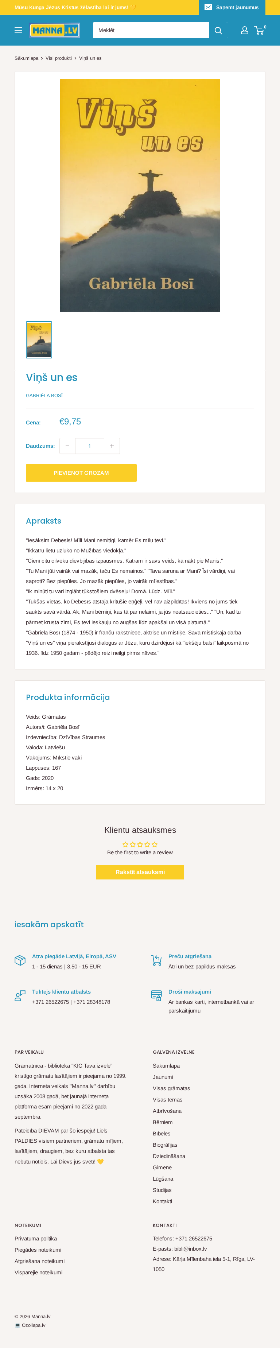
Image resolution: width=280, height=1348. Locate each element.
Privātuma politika (36, 1238)
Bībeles (162, 1133)
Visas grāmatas (171, 1088)
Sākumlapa (26, 58)
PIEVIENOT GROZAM (81, 473)
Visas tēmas (168, 1099)
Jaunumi (163, 1077)
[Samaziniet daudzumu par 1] (67, 446)
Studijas (162, 1190)
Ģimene (162, 1167)
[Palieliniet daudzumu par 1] (112, 446)
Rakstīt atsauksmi (140, 872)
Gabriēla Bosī (44, 395)
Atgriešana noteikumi (40, 1261)
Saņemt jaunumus (237, 7)
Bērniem (163, 1122)
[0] (259, 30)
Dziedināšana (169, 1156)
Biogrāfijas (165, 1145)
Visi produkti (59, 58)
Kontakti (162, 1201)
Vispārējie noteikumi (38, 1272)
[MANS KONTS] (244, 30)
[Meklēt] (218, 30)
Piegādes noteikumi (38, 1250)
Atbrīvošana (167, 1111)
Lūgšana (163, 1179)
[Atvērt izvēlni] (18, 30)
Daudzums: (40, 446)
